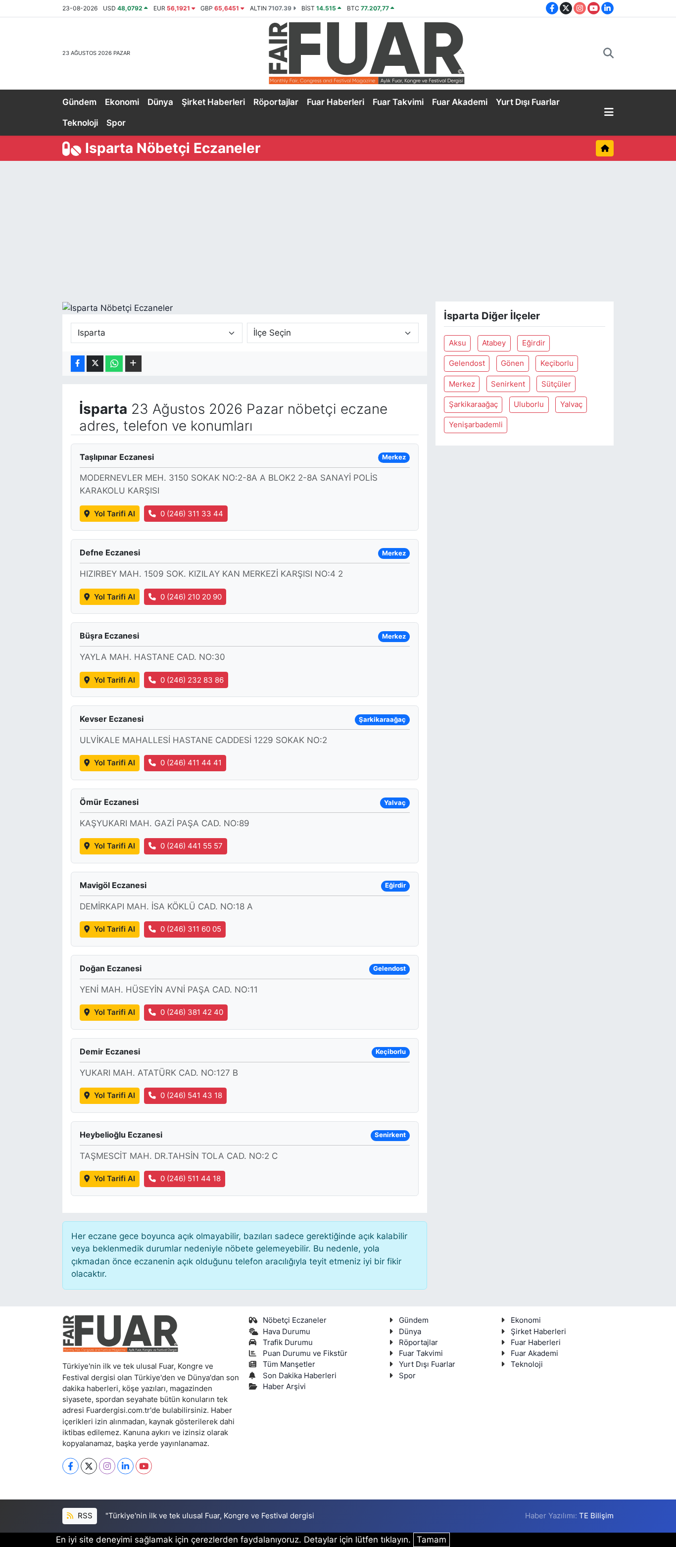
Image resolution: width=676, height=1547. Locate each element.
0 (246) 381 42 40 (191, 1012)
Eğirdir (533, 343)
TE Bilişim (596, 1515)
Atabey (494, 343)
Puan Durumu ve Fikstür (305, 1353)
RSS (84, 1515)
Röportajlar (275, 102)
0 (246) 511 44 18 (190, 1178)
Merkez (462, 384)
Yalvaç (571, 404)
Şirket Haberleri (213, 102)
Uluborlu (529, 404)
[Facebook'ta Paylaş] (78, 363)
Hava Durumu (286, 1331)
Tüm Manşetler (289, 1364)
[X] (89, 1466)
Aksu (457, 343)
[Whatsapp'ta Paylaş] (114, 363)
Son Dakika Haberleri (300, 1375)
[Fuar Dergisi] (367, 52)
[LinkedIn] (125, 1466)
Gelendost (467, 363)
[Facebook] (70, 1466)
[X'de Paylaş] (95, 363)
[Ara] (608, 53)
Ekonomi (122, 102)
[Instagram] (107, 1466)
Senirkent (508, 384)
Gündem (79, 102)
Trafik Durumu (288, 1342)
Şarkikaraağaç (473, 404)
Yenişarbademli (476, 424)
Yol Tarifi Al (114, 513)
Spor (116, 123)
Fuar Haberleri (335, 102)
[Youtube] (144, 1466)
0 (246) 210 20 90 (191, 597)
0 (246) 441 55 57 (191, 846)
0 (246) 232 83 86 (192, 680)
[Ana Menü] (609, 112)
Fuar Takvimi (398, 102)
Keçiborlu (557, 363)
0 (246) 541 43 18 (191, 1095)
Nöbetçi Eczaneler (295, 1320)
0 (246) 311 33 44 (191, 513)
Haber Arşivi (284, 1386)
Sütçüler (556, 384)
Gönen (512, 363)
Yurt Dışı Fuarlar (528, 102)
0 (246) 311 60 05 (190, 929)
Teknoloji (80, 123)
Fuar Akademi (459, 102)
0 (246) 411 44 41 (191, 762)
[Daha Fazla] (133, 363)
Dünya (160, 102)
